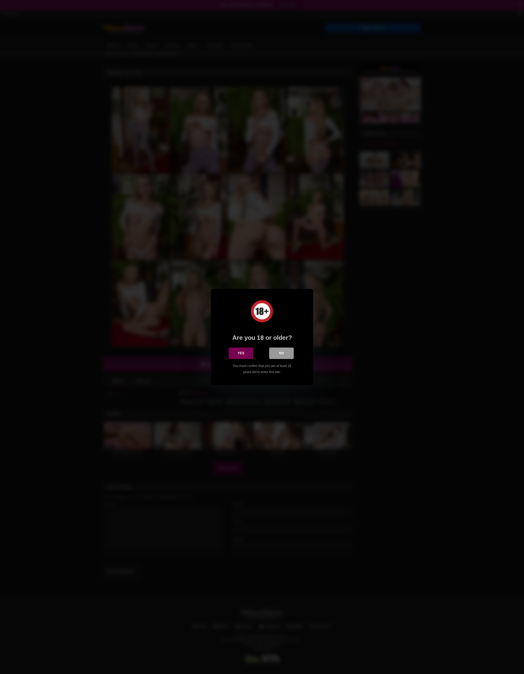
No (281, 353)
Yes (241, 353)
